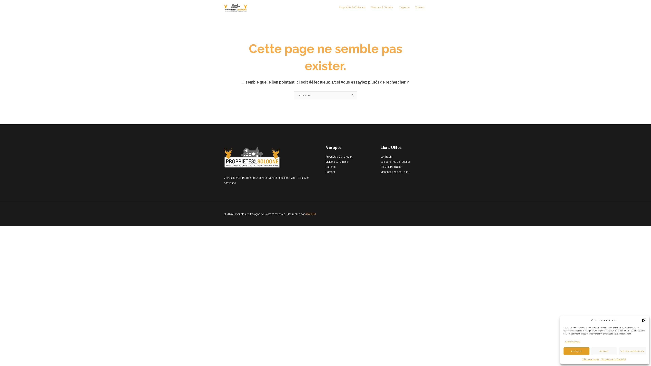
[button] (644, 320)
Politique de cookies (590, 359)
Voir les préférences (632, 351)
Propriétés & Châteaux (352, 7)
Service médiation (391, 166)
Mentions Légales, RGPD (395, 172)
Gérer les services (572, 342)
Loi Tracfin (387, 156)
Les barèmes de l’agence (396, 161)
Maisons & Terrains (382, 7)
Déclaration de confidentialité (613, 359)
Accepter (576, 351)
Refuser (603, 351)
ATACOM (310, 214)
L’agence (404, 7)
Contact (420, 7)
